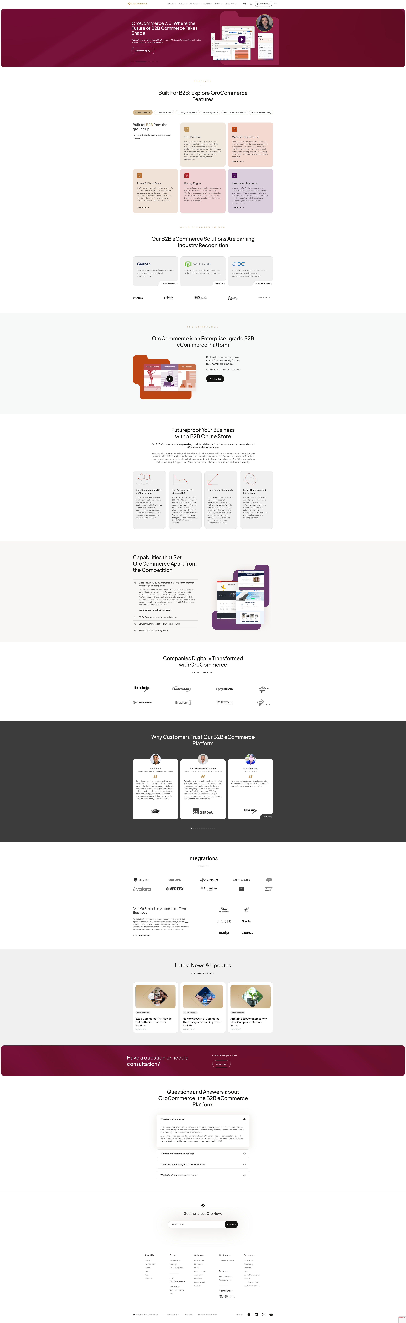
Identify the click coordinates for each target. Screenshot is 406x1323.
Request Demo (264, 4)
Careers (147, 1268)
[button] (191, 828)
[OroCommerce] (137, 3)
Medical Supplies (200, 1271)
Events (147, 1271)
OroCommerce (174, 1260)
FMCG (196, 1268)
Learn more (237, 161)
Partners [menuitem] (218, 4)
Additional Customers (202, 672)
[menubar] (201, 4)
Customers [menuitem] (206, 4)
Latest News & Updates (201, 973)
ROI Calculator (174, 1287)
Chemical (197, 1286)
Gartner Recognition (176, 1290)
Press (147, 1275)
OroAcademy (248, 1264)
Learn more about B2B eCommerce (154, 610)
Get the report (141, 51)
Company (148, 1260)
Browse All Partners (141, 935)
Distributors (198, 1264)
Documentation (249, 1260)
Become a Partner (225, 1280)
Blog (245, 1271)
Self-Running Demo (176, 1268)
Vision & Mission (150, 1264)
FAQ (170, 1294)
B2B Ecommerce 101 (251, 1282)
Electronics (198, 1278)
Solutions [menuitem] (181, 4)
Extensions (248, 1268)
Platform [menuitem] (170, 4)
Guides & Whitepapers (252, 1275)
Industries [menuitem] (193, 4)
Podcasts (247, 1278)
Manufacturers (199, 1260)
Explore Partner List (225, 1276)
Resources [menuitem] (230, 4)
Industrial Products (200, 1282)
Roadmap (172, 1264)
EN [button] (275, 4)
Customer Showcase (226, 1260)
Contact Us (221, 1064)
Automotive (198, 1275)
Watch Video (215, 379)
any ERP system (260, 497)
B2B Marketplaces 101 (251, 1286)
